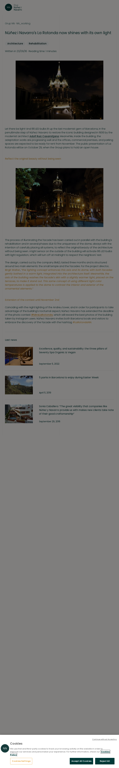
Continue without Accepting (104, 739)
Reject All (105, 761)
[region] (59, 751)
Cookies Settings (21, 761)
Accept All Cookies (81, 761)
